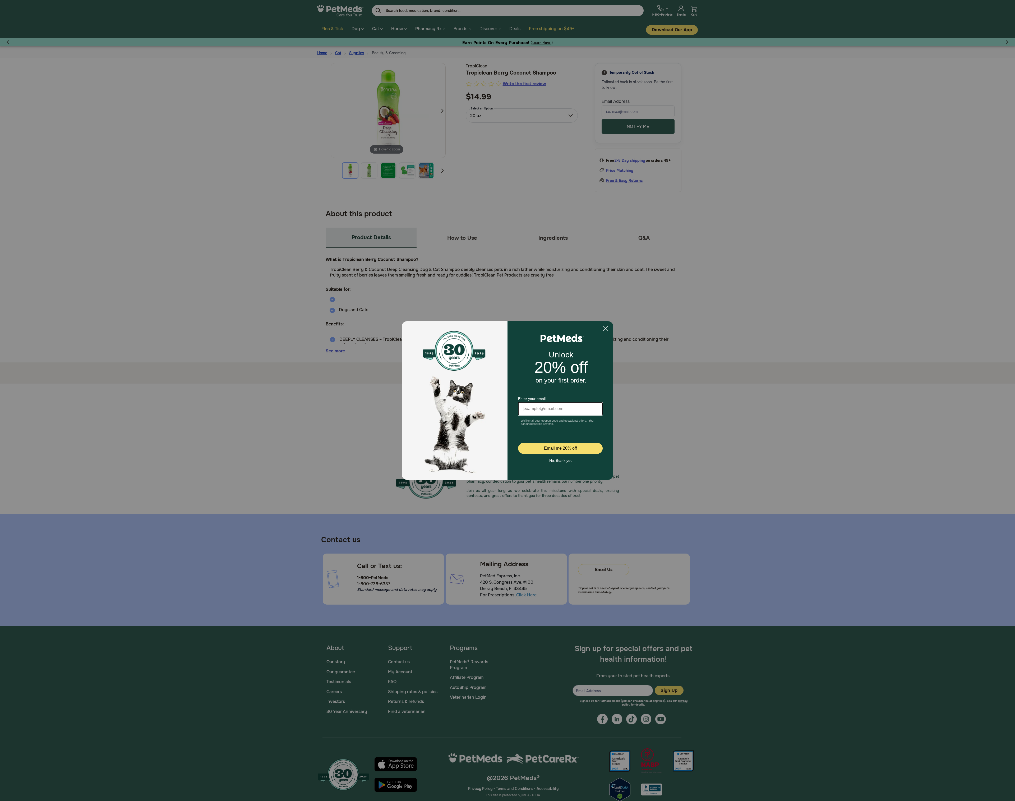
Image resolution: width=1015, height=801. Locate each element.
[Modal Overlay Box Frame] (507, 400)
